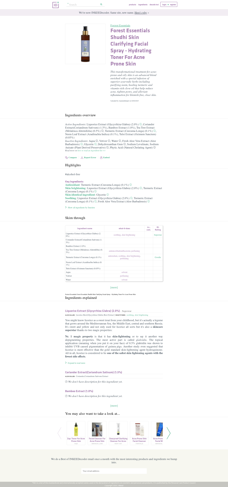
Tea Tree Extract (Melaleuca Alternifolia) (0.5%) (84, 251)
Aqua (92, 141)
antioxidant (112, 255)
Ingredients (142, 4)
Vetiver (103, 141)
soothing (117, 234)
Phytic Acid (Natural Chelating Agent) (131, 147)
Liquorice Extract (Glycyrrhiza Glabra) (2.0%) (113, 124)
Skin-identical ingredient (80, 195)
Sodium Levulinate (137, 144)
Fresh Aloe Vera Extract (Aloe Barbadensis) (122, 201)
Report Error (90, 157)
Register (173, 4)
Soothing (70, 198)
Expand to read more (76, 362)
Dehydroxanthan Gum (110, 144)
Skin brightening (75, 188)
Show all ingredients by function (81, 207)
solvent (124, 272)
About (121, 485)
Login (164, 4)
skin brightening (128, 234)
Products (132, 4)
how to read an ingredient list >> (92, 150)
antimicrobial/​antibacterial (119, 250)
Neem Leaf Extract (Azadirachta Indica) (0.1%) (91, 134)
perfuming (135, 250)
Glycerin (89, 144)
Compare (72, 157)
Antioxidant (72, 185)
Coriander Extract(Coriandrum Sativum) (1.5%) (84, 241)
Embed (106, 157)
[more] (114, 287)
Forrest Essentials (120, 25)
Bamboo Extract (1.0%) (121, 127)
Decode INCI (154, 4)
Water (114, 141)
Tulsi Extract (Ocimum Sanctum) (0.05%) (83, 268)
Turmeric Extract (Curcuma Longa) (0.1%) (129, 131)
